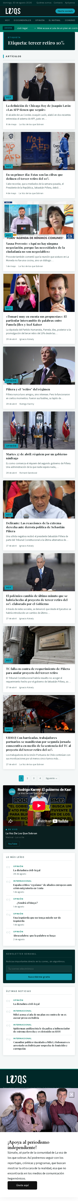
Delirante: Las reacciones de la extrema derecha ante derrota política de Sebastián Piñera (35, 527)
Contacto (58, 2)
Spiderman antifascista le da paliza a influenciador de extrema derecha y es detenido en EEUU (41, 1030)
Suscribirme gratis (39, 976)
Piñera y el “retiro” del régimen (28, 389)
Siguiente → (51, 778)
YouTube (12, 843)
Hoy (7, 20)
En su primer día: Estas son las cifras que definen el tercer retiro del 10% (34, 177)
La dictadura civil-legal (26, 870)
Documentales (22, 20)
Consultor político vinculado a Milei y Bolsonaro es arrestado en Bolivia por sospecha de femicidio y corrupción (41, 1045)
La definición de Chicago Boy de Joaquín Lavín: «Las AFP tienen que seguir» (38, 108)
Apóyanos (70, 2)
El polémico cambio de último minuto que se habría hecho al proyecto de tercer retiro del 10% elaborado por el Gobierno (37, 600)
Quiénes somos (44, 2)
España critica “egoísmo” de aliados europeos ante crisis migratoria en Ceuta (42, 886)
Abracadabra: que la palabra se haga (34, 935)
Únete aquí (22, 1185)
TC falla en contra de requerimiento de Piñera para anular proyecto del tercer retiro (38, 671)
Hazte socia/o (65, 11)
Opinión (40, 20)
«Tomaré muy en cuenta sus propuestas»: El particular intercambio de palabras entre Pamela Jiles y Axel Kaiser (36, 320)
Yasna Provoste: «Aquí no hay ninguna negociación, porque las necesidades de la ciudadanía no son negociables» (35, 247)
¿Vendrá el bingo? (25, 902)
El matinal (55, 20)
